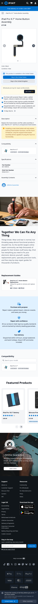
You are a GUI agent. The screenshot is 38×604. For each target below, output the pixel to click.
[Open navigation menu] (2, 3)
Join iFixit (29, 91)
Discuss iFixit (5, 491)
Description (5, 119)
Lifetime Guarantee (7, 520)
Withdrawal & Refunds (8, 517)
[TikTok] (4, 564)
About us (4, 485)
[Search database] (27, 3)
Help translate (17, 558)
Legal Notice (5, 509)
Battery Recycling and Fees (9, 531)
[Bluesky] (26, 564)
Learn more (13, 468)
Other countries (28, 601)
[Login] (35, 3)
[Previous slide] (16, 426)
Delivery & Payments (7, 523)
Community (23, 485)
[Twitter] (12, 564)
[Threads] (30, 564)
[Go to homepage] (10, 3)
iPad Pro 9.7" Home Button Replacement (18, 281)
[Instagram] (15, 564)
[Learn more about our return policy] (14, 111)
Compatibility (6, 144)
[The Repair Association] (34, 564)
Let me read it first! (9, 549)
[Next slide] (21, 426)
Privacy (3, 511)
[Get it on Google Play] (27, 512)
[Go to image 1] (18, 61)
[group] (4, 46)
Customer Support (7, 488)
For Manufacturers (25, 491)
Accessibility (5, 506)
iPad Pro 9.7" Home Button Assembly (17, 13)
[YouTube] (19, 564)
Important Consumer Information (7, 527)
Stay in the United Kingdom (19, 81)
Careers (3, 494)
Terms (3, 514)
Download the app (26, 502)
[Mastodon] (23, 564)
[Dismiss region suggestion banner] (36, 592)
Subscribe (32, 546)
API (2, 497)
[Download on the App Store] (27, 507)
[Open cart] (31, 3)
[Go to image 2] (20, 61)
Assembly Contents (8, 178)
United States (9, 601)
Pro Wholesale (24, 488)
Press (21, 494)
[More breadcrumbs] (2, 13)
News (21, 497)
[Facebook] (8, 564)
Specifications (6, 159)
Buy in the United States (19, 77)
